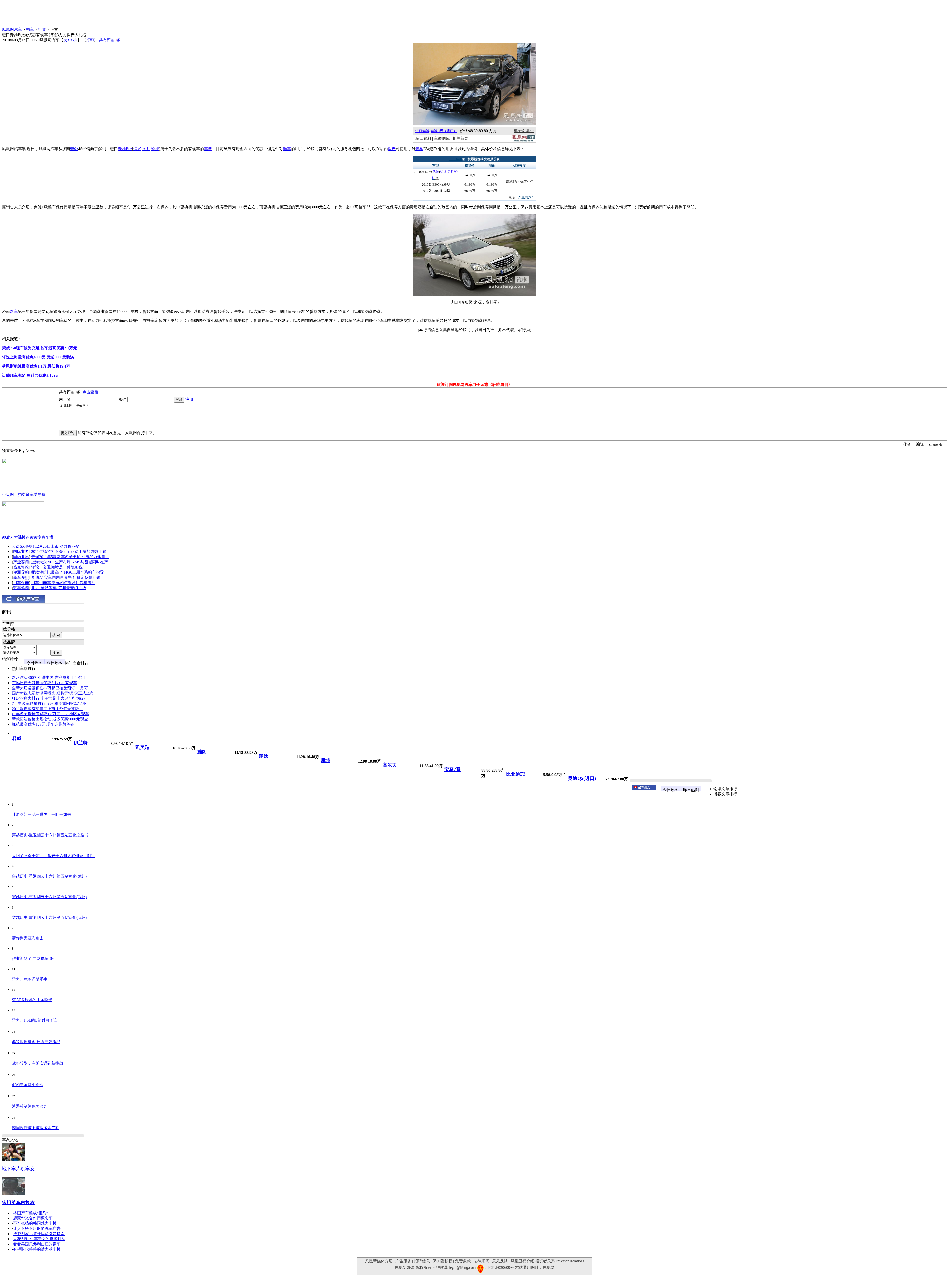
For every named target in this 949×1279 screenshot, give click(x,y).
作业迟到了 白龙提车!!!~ (33, 958)
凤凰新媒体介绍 (379, 1261)
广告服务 (403, 1261)
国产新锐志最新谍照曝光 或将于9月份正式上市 (53, 693)
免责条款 (463, 1261)
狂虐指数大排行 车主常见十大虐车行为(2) (48, 698)
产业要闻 (21, 562)
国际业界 (21, 551)
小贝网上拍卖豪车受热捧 (23, 494)
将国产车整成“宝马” (30, 1213)
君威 (16, 738)
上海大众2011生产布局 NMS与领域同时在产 (69, 562)
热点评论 (21, 567)
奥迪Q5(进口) (582, 778)
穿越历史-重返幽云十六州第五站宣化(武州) (49, 897)
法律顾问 (481, 1261)
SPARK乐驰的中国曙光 (32, 1000)
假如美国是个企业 (27, 1085)
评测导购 (21, 572)
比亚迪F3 (516, 773)
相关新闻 (460, 138)
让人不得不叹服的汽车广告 (37, 1228)
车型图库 (442, 138)
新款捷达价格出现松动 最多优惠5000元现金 (50, 719)
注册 (189, 399)
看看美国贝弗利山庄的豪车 (37, 1244)
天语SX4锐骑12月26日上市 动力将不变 (45, 546)
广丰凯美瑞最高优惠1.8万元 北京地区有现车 (50, 714)
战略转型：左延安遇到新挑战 (37, 1063)
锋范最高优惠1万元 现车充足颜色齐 (43, 724)
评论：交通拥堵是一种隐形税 (57, 567)
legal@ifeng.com (462, 1267)
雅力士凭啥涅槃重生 (29, 979)
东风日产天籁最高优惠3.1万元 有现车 (44, 683)
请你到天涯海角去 (27, 938)
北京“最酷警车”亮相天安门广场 (58, 588)
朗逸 (263, 756)
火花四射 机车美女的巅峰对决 (39, 1239)
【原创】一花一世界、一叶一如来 (41, 814)
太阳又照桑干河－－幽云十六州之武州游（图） (53, 856)
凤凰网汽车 (12, 29)
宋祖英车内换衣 (18, 1202)
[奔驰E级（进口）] (474, 124)
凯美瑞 (142, 747)
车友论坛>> (524, 131)
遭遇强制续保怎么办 (29, 1106)
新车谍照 (21, 577)
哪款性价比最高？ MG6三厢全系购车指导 (67, 572)
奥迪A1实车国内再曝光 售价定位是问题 (65, 577)
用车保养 (21, 583)
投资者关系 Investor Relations (559, 1261)
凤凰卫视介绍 (522, 1261)
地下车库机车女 (18, 1168)
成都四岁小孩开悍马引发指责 (39, 1234)
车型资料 (423, 138)
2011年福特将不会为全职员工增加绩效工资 (68, 551)
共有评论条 (110, 40)
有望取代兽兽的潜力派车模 (37, 1249)
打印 (90, 40)
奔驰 (74, 149)
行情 (42, 29)
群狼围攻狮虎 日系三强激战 (36, 1042)
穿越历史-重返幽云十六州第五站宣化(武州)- (50, 876)
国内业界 (21, 557)
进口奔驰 (422, 131)
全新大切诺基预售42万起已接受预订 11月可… (52, 688)
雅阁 (202, 751)
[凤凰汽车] (523, 141)
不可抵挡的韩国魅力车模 (35, 1223)
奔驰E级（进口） (444, 131)
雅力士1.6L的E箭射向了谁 (34, 1020)
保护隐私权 (442, 1261)
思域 (325, 760)
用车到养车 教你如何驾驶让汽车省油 (63, 583)
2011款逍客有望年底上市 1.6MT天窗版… (47, 709)
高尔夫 (390, 765)
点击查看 (90, 392)
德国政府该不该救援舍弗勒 (35, 1128)
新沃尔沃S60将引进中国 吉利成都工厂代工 (49, 677)
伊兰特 (81, 742)
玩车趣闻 (21, 588)
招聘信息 (422, 1261)
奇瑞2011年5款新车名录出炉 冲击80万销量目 (70, 557)
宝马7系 (452, 769)
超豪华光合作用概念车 (33, 1218)
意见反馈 (500, 1261)
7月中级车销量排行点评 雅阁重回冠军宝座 (49, 703)
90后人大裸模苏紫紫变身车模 (27, 537)
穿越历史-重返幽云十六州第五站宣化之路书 (50, 835)
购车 (30, 29)
